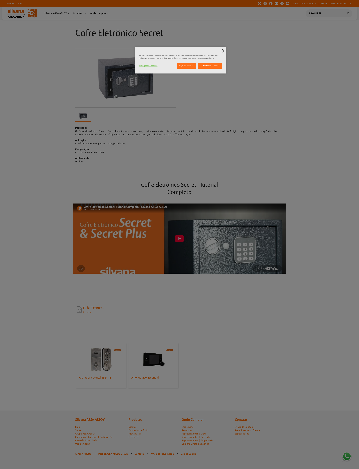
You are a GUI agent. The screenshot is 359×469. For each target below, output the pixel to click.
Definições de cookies (148, 66)
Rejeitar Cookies (186, 66)
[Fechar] (222, 51)
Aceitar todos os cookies (209, 66)
